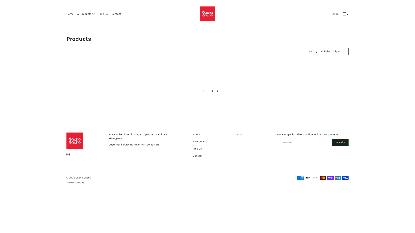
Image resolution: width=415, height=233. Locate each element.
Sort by (313, 51)
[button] (345, 14)
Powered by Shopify (75, 183)
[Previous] (198, 91)
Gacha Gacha (83, 177)
